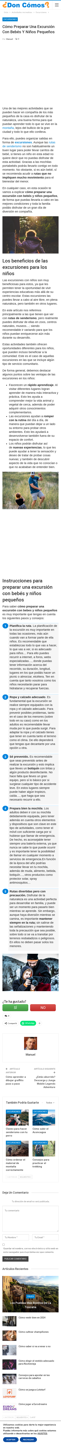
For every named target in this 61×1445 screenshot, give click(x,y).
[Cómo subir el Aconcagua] (44, 1118)
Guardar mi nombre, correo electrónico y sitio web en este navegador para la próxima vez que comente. (30, 1250)
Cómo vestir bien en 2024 (32, 1317)
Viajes (30, 1296)
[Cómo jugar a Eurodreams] (9, 1408)
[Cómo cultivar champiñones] (9, 1335)
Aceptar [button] (10, 1439)
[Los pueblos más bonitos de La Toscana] (30, 1294)
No (43, 1008)
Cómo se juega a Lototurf (32, 1389)
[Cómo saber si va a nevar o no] (9, 1350)
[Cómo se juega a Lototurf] (9, 1393)
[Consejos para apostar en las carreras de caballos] (9, 1379)
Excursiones (10, 19)
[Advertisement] (30, 74)
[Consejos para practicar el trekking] (44, 1149)
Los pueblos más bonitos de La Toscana (30, 1305)
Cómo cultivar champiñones (34, 1332)
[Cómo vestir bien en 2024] (9, 1321)
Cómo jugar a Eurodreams (33, 1404)
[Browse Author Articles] (30, 1043)
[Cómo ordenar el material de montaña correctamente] (17, 1149)
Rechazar (28, 1439)
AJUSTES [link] (42, 1433)
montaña (8, 128)
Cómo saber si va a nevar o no (35, 1346)
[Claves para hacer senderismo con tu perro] (17, 1118)
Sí (15, 1008)
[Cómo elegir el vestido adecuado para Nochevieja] (9, 1364)
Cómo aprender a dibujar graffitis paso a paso (16, 1080)
